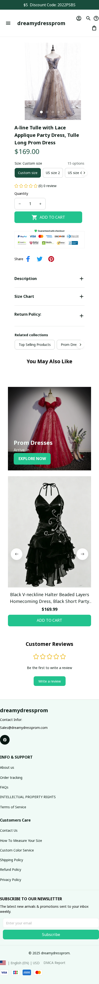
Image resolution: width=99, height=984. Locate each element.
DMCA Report (54, 962)
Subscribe (51, 934)
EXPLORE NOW (32, 458)
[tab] (41, 112)
